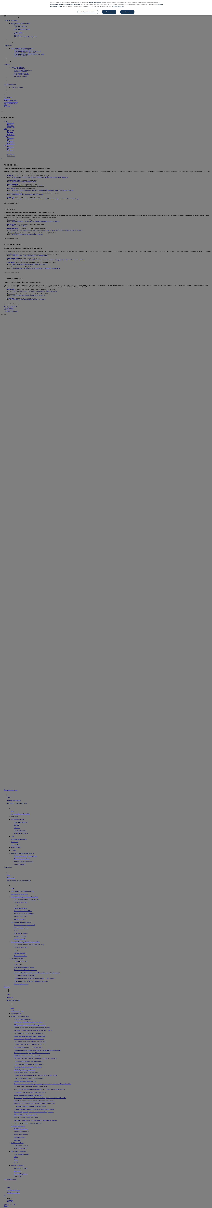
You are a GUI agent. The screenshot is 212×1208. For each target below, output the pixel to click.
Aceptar (127, 12)
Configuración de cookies (88, 12)
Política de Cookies (118, 6)
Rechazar (109, 12)
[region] (106, 7)
